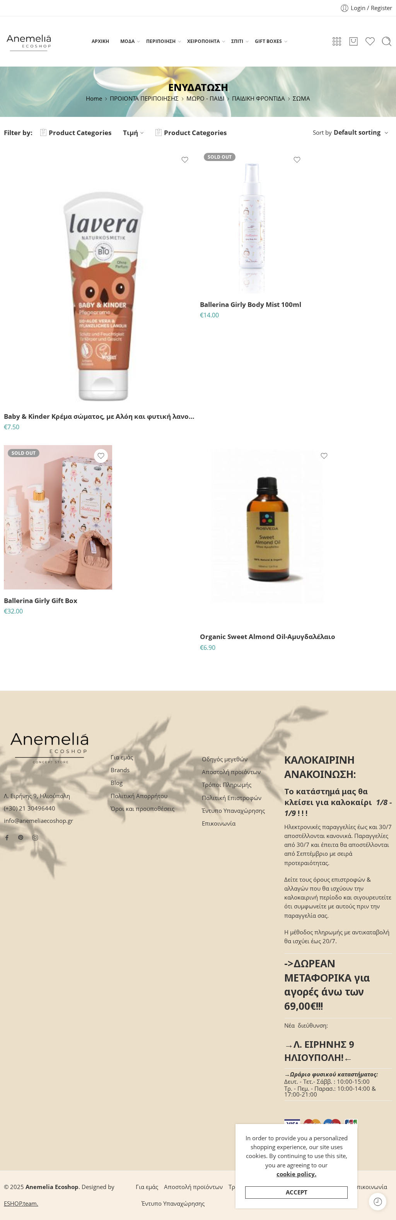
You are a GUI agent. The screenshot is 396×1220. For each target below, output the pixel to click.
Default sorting (357, 132)
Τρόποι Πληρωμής (226, 784)
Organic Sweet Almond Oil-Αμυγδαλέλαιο (267, 636)
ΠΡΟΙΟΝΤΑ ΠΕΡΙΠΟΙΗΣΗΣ (144, 98)
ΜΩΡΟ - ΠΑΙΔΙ (205, 98)
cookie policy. (296, 1174)
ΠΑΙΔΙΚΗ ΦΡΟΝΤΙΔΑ (258, 98)
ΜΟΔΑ (127, 41)
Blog (117, 782)
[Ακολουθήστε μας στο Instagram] (35, 837)
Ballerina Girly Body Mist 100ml (250, 304)
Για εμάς (122, 757)
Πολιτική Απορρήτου (139, 796)
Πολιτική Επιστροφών (231, 798)
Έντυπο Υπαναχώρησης (233, 810)
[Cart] (353, 41)
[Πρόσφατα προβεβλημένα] (377, 1201)
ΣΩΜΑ (301, 98)
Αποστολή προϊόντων (231, 772)
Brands (120, 770)
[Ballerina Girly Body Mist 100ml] (254, 221)
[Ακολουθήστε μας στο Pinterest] (21, 837)
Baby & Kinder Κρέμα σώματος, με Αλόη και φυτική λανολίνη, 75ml (100, 416)
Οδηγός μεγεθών (225, 759)
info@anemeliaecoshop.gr (38, 820)
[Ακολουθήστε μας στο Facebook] (7, 837)
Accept (296, 1192)
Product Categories (80, 132)
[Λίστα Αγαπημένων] (185, 160)
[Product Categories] (336, 41)
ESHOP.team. (21, 1203)
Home (94, 98)
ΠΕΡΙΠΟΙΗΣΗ (161, 41)
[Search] (386, 41)
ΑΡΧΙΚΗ (100, 41)
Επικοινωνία (219, 823)
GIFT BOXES (268, 41)
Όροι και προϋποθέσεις (142, 808)
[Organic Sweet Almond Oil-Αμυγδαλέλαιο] (267, 535)
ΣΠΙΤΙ (237, 41)
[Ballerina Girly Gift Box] (58, 517)
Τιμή (130, 132)
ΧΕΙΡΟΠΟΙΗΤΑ (203, 41)
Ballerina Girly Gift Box (40, 600)
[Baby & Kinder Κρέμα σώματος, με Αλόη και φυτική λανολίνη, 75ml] (100, 277)
